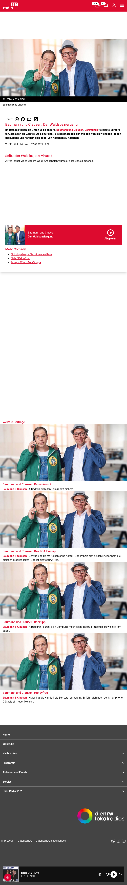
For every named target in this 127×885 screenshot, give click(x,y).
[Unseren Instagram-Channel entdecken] (124, 841)
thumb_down (108, 874)
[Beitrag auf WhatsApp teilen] (17, 119)
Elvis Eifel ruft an (20, 258)
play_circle (114, 874)
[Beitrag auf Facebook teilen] (23, 119)
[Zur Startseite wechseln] (11, 6)
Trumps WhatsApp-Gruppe (26, 262)
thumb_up (120, 874)
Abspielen (110, 234)
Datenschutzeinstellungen (51, 840)
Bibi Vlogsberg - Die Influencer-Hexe (31, 254)
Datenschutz (25, 840)
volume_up (99, 874)
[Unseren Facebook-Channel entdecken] (118, 841)
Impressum (7, 840)
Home (6, 734)
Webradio (8, 744)
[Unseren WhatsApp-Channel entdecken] (113, 841)
